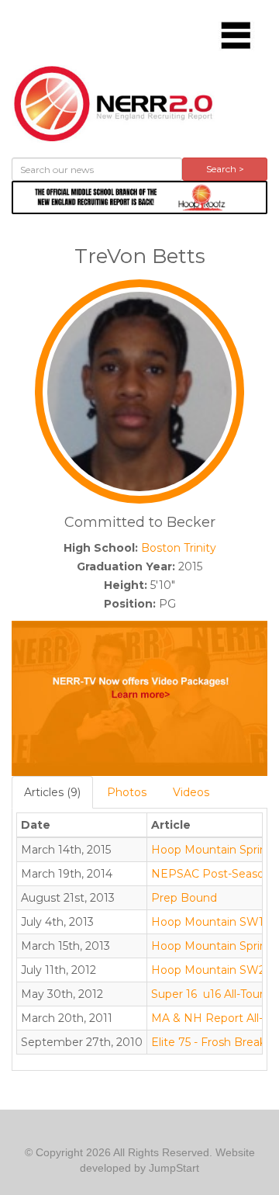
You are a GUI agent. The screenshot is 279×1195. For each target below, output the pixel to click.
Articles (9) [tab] (52, 792)
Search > (225, 169)
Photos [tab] (126, 792)
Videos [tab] (191, 792)
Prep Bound (184, 898)
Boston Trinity (178, 548)
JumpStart (174, 1168)
